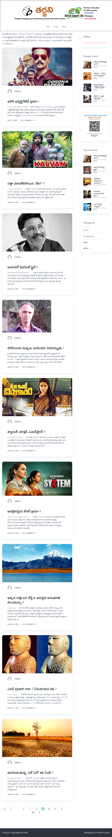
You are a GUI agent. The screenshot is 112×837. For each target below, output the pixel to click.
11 (55, 809)
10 (49, 809)
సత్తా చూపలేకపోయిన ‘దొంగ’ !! (25, 183)
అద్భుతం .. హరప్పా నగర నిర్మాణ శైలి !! (100, 74)
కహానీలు (64, 26)
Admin (18, 91)
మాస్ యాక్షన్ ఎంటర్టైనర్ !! (98, 205)
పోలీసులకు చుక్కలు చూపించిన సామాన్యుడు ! (35, 348)
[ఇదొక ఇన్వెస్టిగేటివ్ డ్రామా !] (37, 67)
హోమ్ (48, 26)
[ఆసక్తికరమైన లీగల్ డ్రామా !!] (37, 479)
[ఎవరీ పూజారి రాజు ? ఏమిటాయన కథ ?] (37, 654)
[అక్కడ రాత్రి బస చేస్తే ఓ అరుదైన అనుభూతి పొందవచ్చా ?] (37, 563)
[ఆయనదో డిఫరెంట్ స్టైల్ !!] (37, 232)
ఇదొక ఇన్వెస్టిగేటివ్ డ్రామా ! (23, 101)
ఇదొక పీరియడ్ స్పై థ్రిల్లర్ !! (99, 168)
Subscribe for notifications (94, 43)
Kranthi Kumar (103, 832)
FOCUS (85, 230)
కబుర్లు (56, 26)
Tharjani (6, 832)
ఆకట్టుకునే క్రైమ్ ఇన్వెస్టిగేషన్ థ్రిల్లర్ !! (100, 86)
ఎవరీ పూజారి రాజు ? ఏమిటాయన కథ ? (32, 689)
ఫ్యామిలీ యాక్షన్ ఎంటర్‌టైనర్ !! (26, 432)
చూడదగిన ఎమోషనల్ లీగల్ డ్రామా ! (99, 193)
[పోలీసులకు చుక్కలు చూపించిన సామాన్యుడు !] (26, 316)
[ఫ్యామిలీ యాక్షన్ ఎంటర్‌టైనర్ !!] (37, 397)
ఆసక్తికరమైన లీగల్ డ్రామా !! (24, 511)
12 (61, 809)
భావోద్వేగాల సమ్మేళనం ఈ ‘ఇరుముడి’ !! (98, 181)
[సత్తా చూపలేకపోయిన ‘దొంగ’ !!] (37, 149)
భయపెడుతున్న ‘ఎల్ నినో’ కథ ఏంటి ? (30, 772)
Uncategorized (88, 236)
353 (33, 812)
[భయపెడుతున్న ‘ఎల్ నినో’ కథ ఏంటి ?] (37, 738)
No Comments (27, 120)
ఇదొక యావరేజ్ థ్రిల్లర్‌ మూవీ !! (100, 63)
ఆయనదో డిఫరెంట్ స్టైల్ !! (22, 267)
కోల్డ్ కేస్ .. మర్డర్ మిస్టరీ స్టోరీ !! (99, 97)
